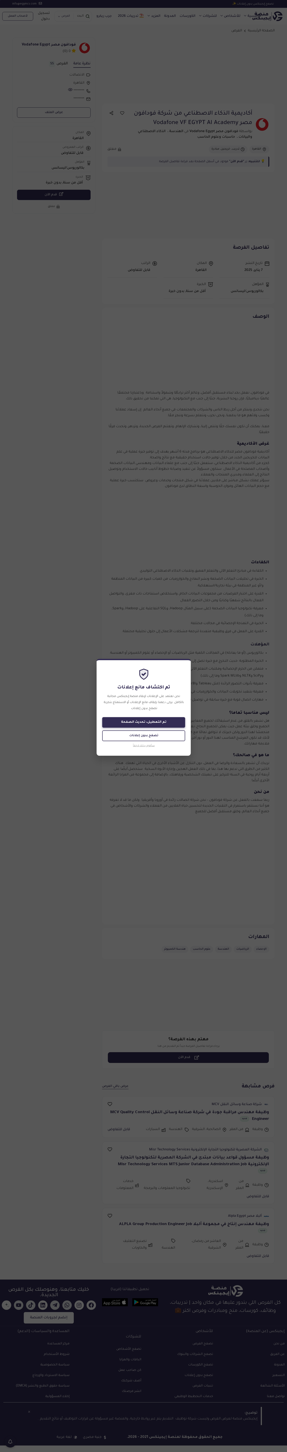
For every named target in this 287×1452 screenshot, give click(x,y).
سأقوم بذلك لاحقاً (144, 746)
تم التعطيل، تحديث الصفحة (143, 722)
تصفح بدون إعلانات (143, 735)
